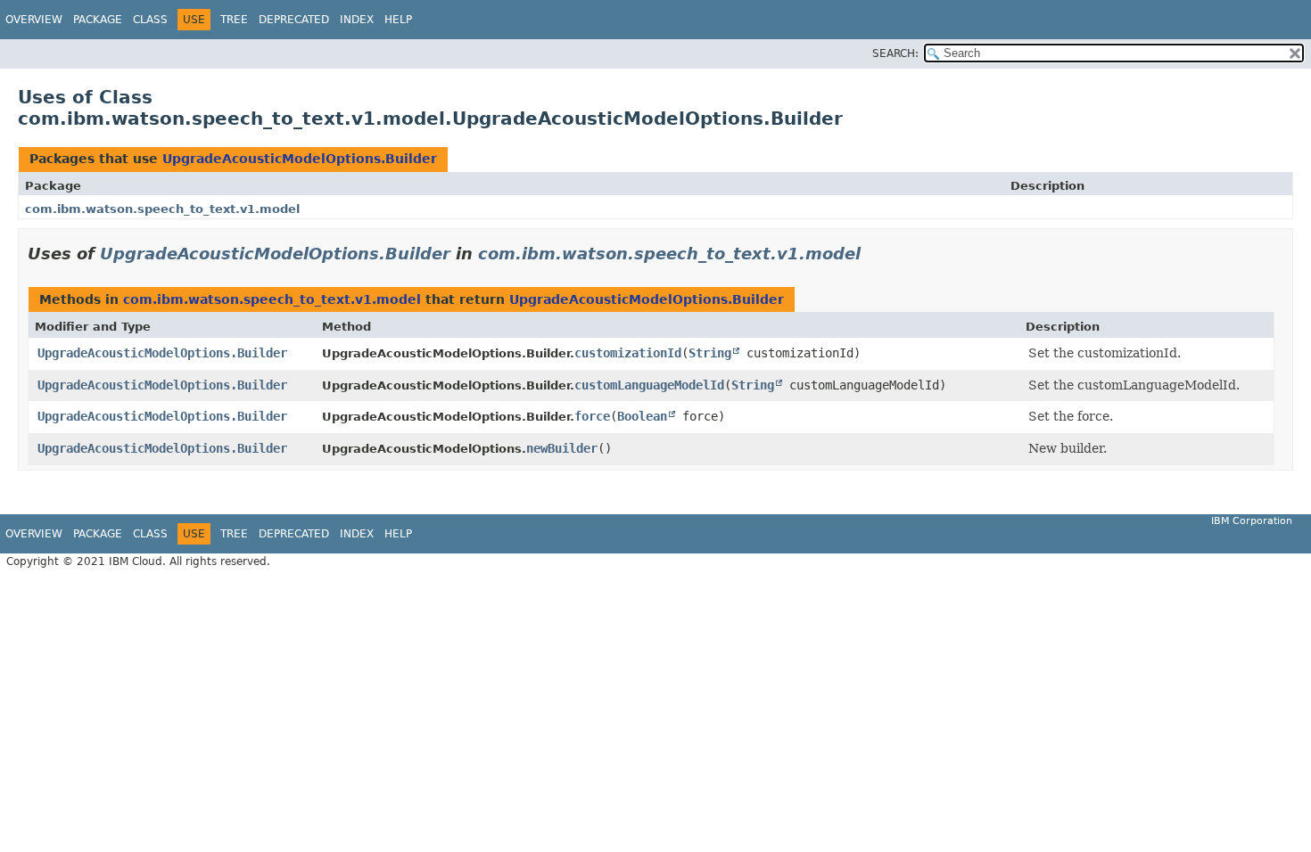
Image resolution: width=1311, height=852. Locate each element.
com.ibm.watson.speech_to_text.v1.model (162, 209)
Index (357, 19)
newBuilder (562, 448)
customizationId (627, 353)
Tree (234, 19)
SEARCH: (895, 53)
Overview (33, 19)
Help (398, 19)
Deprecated (294, 19)
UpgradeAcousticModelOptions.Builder (299, 159)
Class (150, 19)
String (709, 353)
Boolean (642, 416)
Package (97, 19)
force (592, 416)
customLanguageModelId (649, 385)
